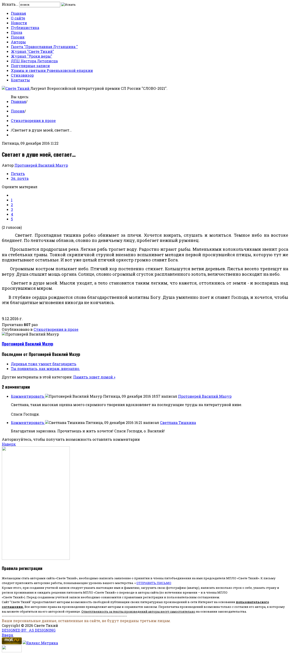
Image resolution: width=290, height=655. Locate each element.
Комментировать (28, 396)
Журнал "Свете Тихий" (32, 51)
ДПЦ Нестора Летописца (34, 60)
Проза (16, 32)
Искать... (10, 4)
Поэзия (17, 37)
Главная (18, 13)
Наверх (9, 444)
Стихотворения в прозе (33, 120)
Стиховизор (22, 75)
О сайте (18, 18)
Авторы (18, 41)
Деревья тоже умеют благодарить (43, 363)
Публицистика (25, 27)
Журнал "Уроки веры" (31, 56)
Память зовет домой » (94, 377)
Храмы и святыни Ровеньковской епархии (52, 70)
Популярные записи (30, 65)
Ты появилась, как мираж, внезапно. (45, 368)
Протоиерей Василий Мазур (41, 165)
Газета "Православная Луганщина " (44, 46)
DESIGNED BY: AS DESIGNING (29, 630)
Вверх (7, 635)
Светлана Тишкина (178, 422)
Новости (19, 22)
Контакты (20, 80)
